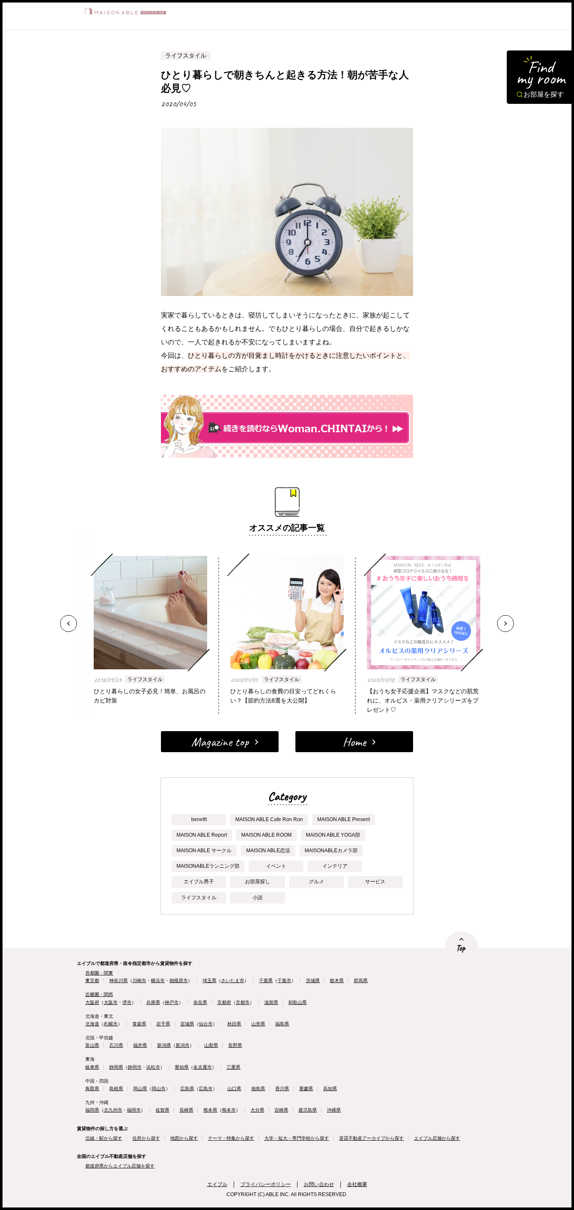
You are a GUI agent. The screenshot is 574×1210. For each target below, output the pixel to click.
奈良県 (200, 1002)
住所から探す (146, 1138)
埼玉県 (209, 980)
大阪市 (111, 1002)
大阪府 (92, 1002)
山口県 (234, 1088)
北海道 (92, 1023)
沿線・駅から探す (103, 1138)
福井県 (140, 1045)
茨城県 (313, 980)
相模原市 (178, 980)
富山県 (92, 1045)
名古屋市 (202, 1067)
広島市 (206, 1088)
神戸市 (172, 1002)
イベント (276, 866)
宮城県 (187, 1023)
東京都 (92, 980)
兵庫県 (153, 1002)
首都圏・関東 (99, 972)
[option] (287, 623)
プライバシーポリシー (265, 1184)
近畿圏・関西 (99, 994)
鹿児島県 (307, 1109)
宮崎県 (281, 1109)
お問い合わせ (319, 1184)
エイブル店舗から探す (437, 1138)
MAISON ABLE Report (201, 835)
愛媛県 (306, 1088)
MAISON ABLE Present (343, 819)
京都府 (224, 1002)
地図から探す (184, 1138)
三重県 (233, 1067)
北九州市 (113, 1109)
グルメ (316, 882)
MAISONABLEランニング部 (208, 866)
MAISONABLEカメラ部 (331, 850)
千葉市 (284, 980)
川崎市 (139, 980)
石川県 (116, 1045)
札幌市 (111, 1023)
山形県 (258, 1023)
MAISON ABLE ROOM (266, 835)
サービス (375, 882)
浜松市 (153, 1067)
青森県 (139, 1023)
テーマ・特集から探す (231, 1138)
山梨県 (211, 1045)
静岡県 (116, 1067)
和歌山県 (297, 1002)
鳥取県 (92, 1088)
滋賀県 (271, 1002)
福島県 (282, 1023)
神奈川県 (118, 980)
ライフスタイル (145, 679)
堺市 (127, 1002)
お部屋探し (257, 882)
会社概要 (357, 1184)
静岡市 (135, 1067)
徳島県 (258, 1088)
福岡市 (134, 1109)
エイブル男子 (199, 882)
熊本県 (210, 1109)
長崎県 (186, 1109)
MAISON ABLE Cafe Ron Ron (269, 819)
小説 (258, 898)
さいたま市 (232, 980)
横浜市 (158, 980)
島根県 (116, 1088)
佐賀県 (162, 1109)
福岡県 (92, 1109)
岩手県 (163, 1023)
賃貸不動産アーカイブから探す (371, 1138)
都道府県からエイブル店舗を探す (120, 1165)
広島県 (187, 1088)
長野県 (235, 1045)
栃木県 (337, 980)
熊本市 (229, 1109)
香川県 (282, 1088)
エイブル (217, 1184)
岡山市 (159, 1088)
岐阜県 (92, 1067)
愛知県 (182, 1067)
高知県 (330, 1088)
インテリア (335, 866)
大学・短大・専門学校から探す (296, 1138)
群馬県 (361, 980)
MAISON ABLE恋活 (268, 850)
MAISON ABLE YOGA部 (333, 835)
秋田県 (234, 1023)
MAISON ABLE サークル (204, 850)
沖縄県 (334, 1109)
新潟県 (164, 1045)
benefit (199, 819)
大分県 (257, 1109)
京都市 (243, 1002)
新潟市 (183, 1045)
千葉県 (266, 980)
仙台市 (206, 1023)
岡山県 (140, 1088)
